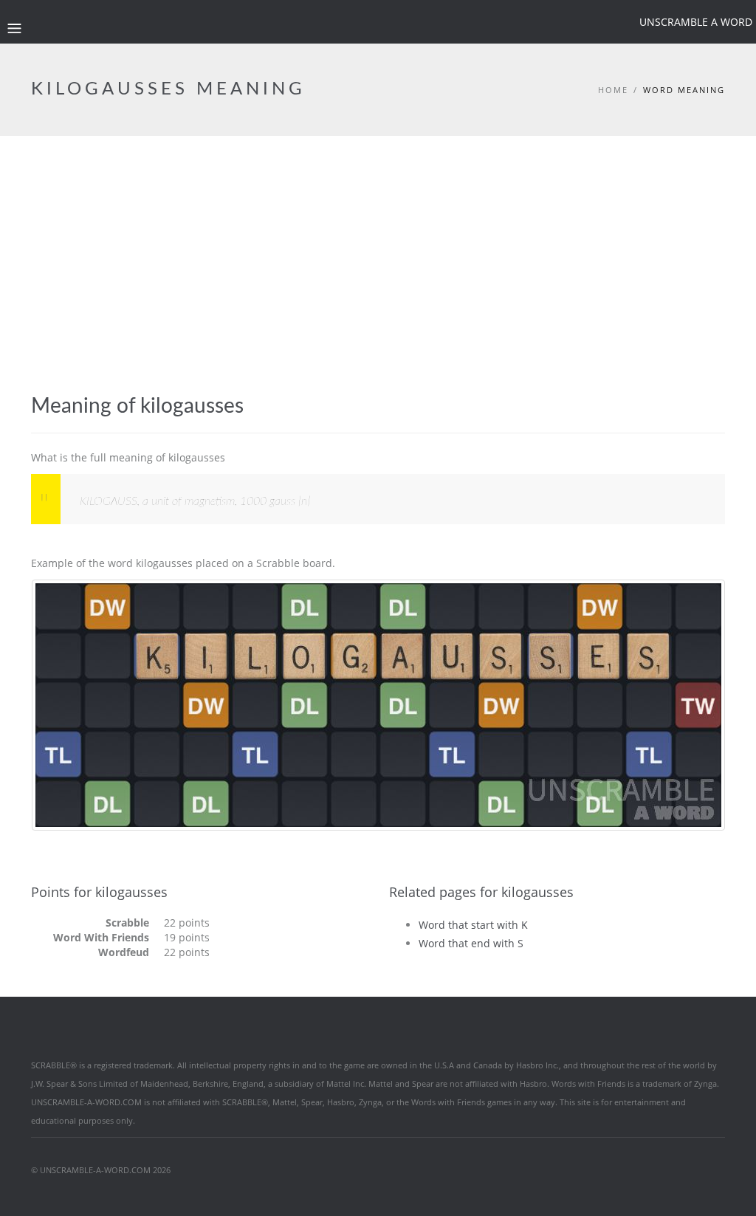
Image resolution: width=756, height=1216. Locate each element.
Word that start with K (473, 925)
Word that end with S (471, 943)
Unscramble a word (695, 22)
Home (613, 89)
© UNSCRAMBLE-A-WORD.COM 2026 (101, 1169)
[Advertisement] (378, 283)
